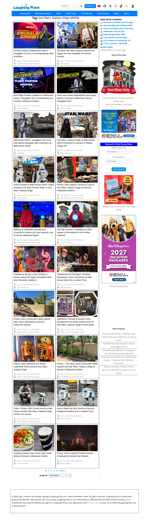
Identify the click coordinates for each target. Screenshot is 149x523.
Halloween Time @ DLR (113, 31)
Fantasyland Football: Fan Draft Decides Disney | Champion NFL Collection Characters (119, 360)
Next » (63, 470)
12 (57, 470)
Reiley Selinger (22, 108)
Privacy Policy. (93, 502)
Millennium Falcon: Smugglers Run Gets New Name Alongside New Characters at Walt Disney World (32, 143)
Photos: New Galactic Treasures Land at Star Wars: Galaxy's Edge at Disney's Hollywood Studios (75, 188)
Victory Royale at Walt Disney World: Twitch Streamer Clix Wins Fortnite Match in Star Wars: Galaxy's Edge (34, 188)
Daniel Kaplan (65, 418)
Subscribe (90, 6)
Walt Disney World (43, 13)
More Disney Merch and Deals (119, 104)
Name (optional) (119, 147)
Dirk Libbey (64, 63)
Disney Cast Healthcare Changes (118, 22)
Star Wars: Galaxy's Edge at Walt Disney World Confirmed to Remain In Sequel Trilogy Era (76, 143)
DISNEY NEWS (106, 47)
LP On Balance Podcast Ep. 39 (116, 40)
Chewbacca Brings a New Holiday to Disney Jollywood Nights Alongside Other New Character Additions (33, 277)
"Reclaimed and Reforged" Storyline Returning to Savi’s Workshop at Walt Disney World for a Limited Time (74, 277)
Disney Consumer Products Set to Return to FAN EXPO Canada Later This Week (119, 369)
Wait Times (71, 13)
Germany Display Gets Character (118, 28)
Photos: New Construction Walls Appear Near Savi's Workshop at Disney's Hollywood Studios (32, 322)
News (116, 13)
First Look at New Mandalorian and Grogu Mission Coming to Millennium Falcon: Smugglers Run (76, 98)
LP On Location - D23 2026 (115, 43)
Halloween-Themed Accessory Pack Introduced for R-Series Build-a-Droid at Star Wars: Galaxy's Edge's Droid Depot (75, 322)
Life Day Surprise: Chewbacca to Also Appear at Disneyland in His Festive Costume (74, 232)
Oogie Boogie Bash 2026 (114, 34)
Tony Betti (21, 153)
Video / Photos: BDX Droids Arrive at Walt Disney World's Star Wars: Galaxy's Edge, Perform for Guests (33, 411)
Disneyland (25, 13)
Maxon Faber (22, 198)
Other (58, 13)
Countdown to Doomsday (115, 37)
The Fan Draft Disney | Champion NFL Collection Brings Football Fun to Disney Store (118, 336)
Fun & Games (103, 13)
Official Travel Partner (118, 286)
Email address (119, 157)
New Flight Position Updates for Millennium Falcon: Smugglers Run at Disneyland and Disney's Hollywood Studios (33, 98)
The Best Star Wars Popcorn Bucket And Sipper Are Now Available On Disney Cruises (76, 53)
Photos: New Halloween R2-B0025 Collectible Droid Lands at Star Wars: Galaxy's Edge (31, 367)
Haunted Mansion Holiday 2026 (117, 25)
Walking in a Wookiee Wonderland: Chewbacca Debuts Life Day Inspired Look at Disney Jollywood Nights (33, 232)
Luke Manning (22, 63)
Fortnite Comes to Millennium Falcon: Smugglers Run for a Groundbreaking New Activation (33, 53)
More (126, 13)
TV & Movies (86, 13)
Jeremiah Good (77, 198)
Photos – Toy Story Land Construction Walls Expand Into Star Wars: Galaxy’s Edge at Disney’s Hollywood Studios (77, 367)
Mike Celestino (34, 63)
